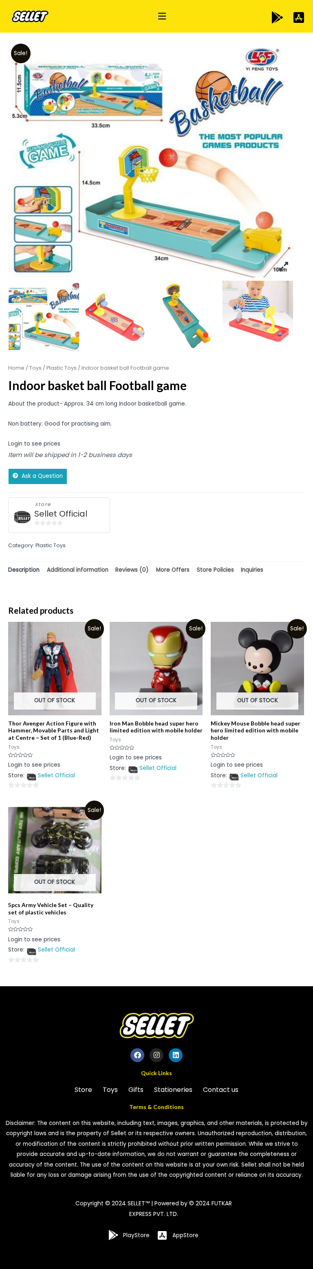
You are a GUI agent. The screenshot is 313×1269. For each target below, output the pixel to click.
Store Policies (215, 570)
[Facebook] (137, 1055)
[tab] (24, 570)
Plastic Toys (61, 367)
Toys (35, 367)
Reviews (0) (132, 570)
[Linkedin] (176, 1055)
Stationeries (173, 1089)
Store (83, 1089)
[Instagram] (156, 1055)
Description (24, 570)
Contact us (220, 1089)
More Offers (173, 570)
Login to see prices (34, 444)
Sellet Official (60, 514)
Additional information (77, 570)
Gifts (135, 1089)
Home (16, 367)
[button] (162, 16)
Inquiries (252, 570)
